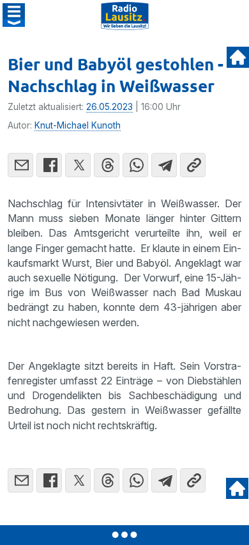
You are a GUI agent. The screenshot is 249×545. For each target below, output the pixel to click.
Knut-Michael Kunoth (77, 125)
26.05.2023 (109, 107)
